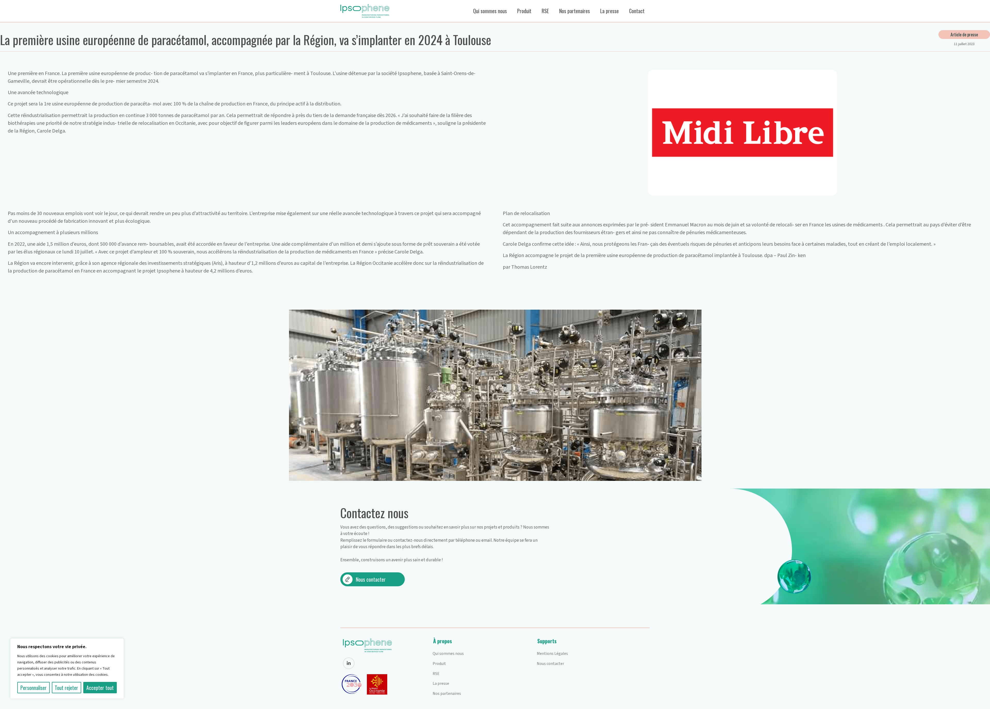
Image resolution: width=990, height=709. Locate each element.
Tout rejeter (66, 687)
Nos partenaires (574, 11)
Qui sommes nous (490, 11)
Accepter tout (100, 687)
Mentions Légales (552, 653)
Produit (524, 11)
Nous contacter (550, 663)
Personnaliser (33, 687)
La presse (609, 11)
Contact (637, 11)
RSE (545, 11)
